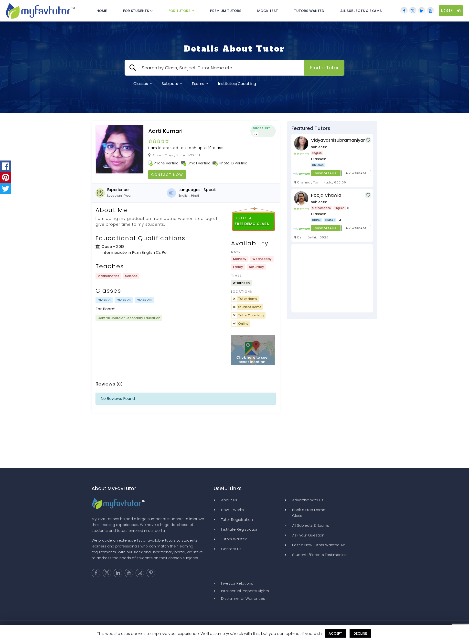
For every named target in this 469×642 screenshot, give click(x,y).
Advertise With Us (307, 500)
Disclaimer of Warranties (243, 598)
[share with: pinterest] (5, 177)
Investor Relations (237, 583)
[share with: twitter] (5, 188)
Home (101, 10)
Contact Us (231, 548)
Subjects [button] (170, 83)
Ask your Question (308, 535)
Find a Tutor (324, 67)
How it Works (232, 509)
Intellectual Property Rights (245, 590)
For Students (136, 10)
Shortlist (261, 128)
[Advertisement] (332, 278)
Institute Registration (239, 529)
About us (229, 500)
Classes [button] (141, 83)
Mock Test (267, 10)
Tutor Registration (237, 519)
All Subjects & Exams (361, 10)
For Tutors (180, 10)
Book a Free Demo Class (308, 512)
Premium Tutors (225, 10)
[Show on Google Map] (253, 350)
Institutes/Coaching (237, 83)
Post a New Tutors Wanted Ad (318, 544)
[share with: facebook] (5, 166)
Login (447, 10)
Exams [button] (198, 83)
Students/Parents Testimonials (319, 554)
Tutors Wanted (309, 10)
